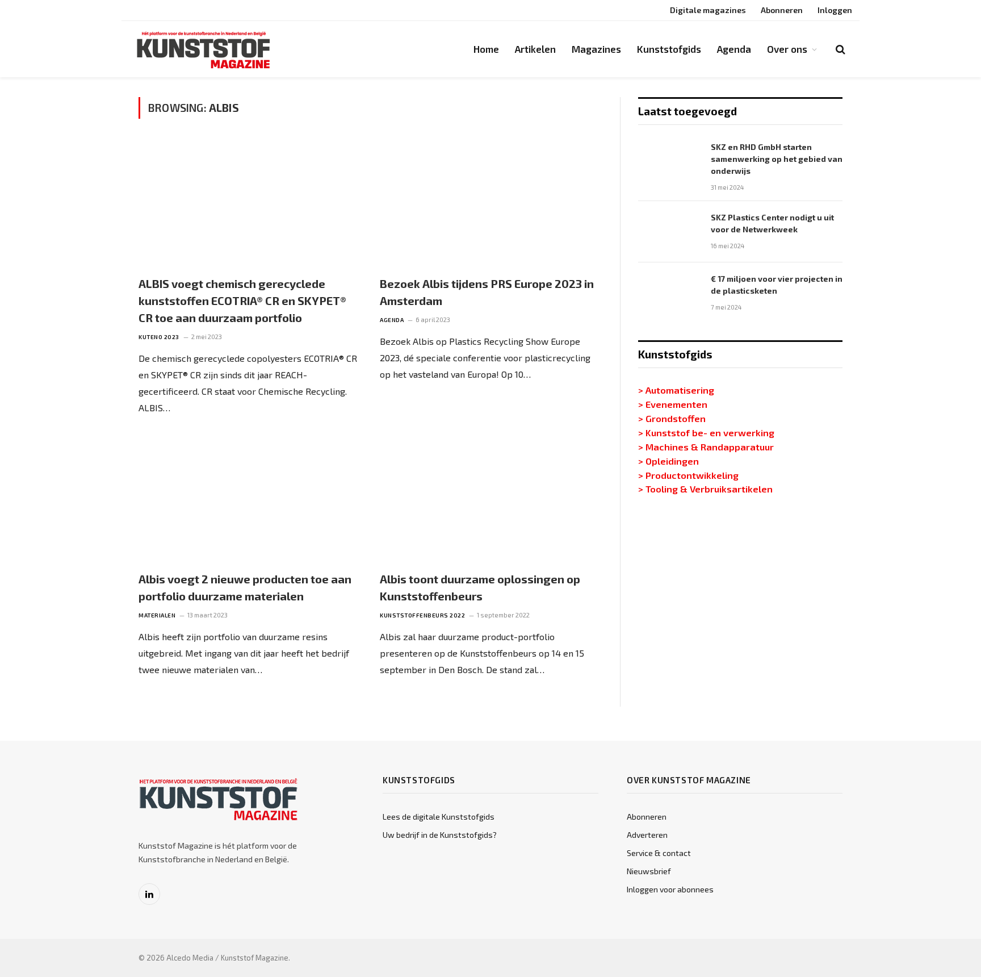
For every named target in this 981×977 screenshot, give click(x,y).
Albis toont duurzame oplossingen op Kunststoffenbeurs (480, 587)
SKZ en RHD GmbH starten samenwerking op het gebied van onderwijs (776, 159)
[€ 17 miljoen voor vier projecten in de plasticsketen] (669, 293)
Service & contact (659, 853)
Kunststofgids (669, 49)
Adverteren (647, 835)
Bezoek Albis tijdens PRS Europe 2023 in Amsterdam (487, 292)
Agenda (734, 49)
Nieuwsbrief (649, 871)
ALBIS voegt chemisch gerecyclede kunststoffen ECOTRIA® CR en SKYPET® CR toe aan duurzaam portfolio (242, 300)
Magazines (596, 49)
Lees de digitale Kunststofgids (438, 816)
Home (486, 49)
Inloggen (835, 10)
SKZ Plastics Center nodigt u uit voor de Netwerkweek (772, 223)
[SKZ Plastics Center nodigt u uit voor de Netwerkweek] (669, 231)
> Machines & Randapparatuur (706, 446)
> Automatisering (676, 389)
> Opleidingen (668, 460)
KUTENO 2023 (159, 336)
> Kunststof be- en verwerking (706, 432)
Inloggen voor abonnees (670, 889)
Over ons (787, 49)
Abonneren (782, 10)
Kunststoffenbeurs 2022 (422, 615)
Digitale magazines (708, 10)
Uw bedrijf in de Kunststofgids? (440, 835)
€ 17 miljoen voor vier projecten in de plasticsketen (776, 284)
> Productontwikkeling (688, 475)
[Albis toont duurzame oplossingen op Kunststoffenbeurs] (490, 499)
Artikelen (535, 49)
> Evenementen (672, 404)
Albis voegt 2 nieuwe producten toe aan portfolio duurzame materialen (245, 587)
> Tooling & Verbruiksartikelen (705, 488)
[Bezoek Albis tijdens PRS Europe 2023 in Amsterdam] (490, 203)
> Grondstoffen (672, 418)
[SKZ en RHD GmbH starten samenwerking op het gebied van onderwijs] (669, 161)
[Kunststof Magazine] (204, 49)
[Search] (839, 49)
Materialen (157, 615)
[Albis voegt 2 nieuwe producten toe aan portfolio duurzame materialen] (249, 499)
